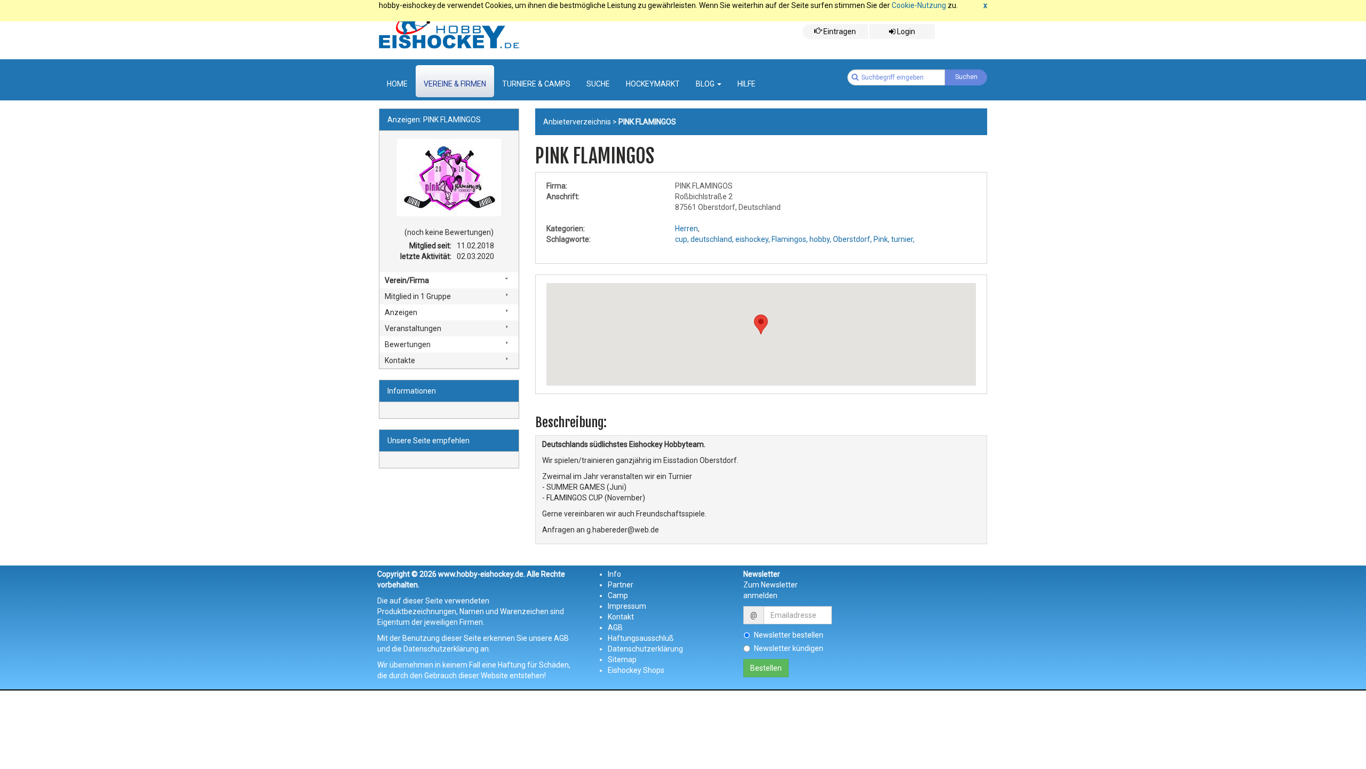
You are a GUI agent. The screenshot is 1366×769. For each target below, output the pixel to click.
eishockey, (752, 239)
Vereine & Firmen (455, 84)
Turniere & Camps (536, 84)
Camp (618, 595)
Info (614, 574)
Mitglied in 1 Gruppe (418, 296)
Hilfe (746, 84)
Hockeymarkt (653, 84)
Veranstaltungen (413, 328)
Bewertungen (408, 344)
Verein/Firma (407, 280)
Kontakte (400, 360)
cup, (682, 239)
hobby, (820, 239)
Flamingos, (790, 239)
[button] (761, 324)
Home (397, 84)
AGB (615, 627)
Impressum (627, 606)
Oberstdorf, (852, 239)
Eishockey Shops (636, 670)
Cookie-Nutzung (919, 5)
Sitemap (622, 659)
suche (598, 84)
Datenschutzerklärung (645, 649)
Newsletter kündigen (788, 648)
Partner (620, 584)
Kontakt (621, 617)
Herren (686, 228)
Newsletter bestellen (788, 635)
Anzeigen (401, 312)
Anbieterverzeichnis (577, 121)
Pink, (881, 239)
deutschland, (712, 239)
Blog (706, 84)
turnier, (903, 239)
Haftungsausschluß (641, 638)
